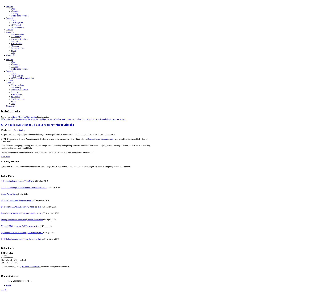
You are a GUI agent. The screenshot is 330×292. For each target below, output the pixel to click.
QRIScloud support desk (30, 267)
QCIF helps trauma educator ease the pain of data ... (22, 239)
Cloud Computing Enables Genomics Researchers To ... (24, 187)
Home (14, 117)
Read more (5, 157)
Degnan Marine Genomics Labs (100, 139)
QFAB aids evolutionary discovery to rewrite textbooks (37, 124)
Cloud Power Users (9, 194)
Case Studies (31, 117)
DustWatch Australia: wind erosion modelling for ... (22, 213)
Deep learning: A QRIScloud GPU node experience (22, 207)
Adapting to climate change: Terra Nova (17, 181)
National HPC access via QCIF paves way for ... (21, 226)
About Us (22, 117)
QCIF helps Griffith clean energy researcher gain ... (22, 232)
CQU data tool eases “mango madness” (17, 200)
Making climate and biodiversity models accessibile (22, 220)
